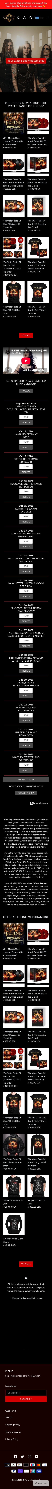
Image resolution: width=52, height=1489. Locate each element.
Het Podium (26, 487)
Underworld (26, 536)
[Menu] (47, 18)
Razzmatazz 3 (26, 710)
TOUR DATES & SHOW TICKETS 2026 (26, 61)
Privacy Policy (11, 1439)
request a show (26, 793)
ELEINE (21, 1480)
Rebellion (26, 586)
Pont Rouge (26, 760)
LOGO (26, 437)
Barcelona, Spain (26, 707)
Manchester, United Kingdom (26, 583)
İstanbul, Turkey (26, 406)
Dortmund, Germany (26, 459)
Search (8, 1417)
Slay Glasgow (26, 611)
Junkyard (26, 462)
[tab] (20, 1350)
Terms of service (13, 1432)
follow (26, 391)
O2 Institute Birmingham (26, 661)
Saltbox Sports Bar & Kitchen (26, 636)
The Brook (26, 561)
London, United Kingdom (26, 533)
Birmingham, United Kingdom (26, 658)
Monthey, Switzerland (26, 757)
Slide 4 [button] (32, 1350)
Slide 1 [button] (20, 1350)
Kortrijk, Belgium (26, 509)
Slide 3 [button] (28, 1350)
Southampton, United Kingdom (26, 558)
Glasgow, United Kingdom (26, 608)
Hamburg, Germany (26, 434)
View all (26, 335)
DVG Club (26, 512)
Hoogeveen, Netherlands (26, 484)
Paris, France (26, 683)
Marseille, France (26, 732)
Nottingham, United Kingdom (26, 633)
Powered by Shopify (33, 1480)
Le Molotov (26, 735)
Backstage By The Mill (26, 686)
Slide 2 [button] (24, 1350)
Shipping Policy (12, 1424)
